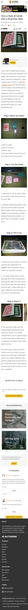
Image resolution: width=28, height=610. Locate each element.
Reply (14, 490)
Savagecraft (9, 500)
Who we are (5, 580)
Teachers (4, 562)
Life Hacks (20, 22)
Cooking (4, 554)
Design (4, 549)
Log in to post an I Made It (14, 396)
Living (13, 22)
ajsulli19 (8, 475)
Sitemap (4, 577)
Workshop (5, 547)
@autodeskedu (8, 592)
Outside (4, 559)
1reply (5, 494)
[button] (2, 2)
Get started (5, 572)
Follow (13, 63)
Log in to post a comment (14, 517)
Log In (14, 463)
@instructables (8, 588)
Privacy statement (8, 601)
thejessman (6, 22)
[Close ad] (25, 7)
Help (3, 575)
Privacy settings (20, 601)
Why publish (5, 570)
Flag (5, 487)
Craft (3, 552)
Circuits (4, 544)
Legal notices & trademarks (11, 606)
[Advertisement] (14, 8)
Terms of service (21, 598)
